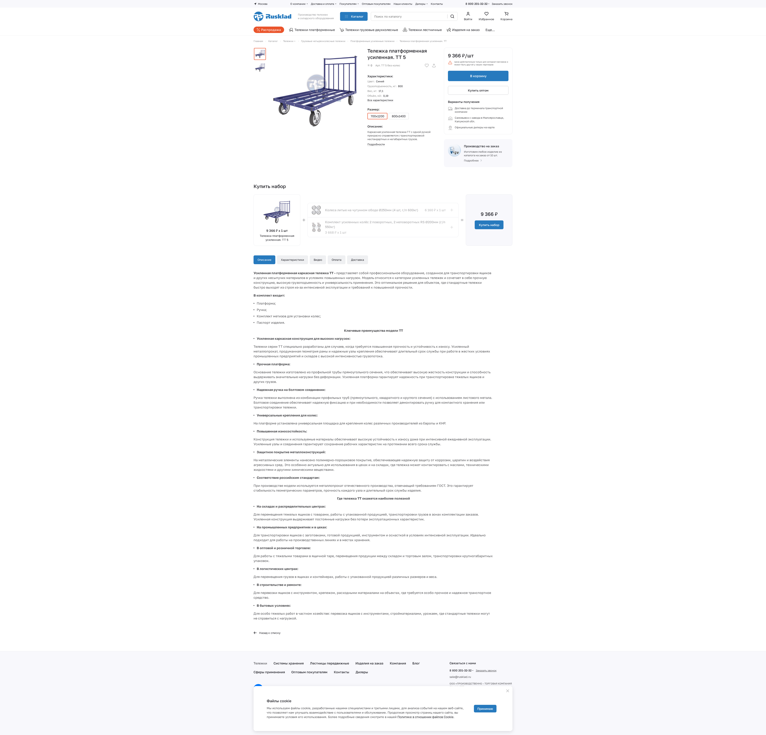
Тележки (260, 663)
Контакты (341, 672)
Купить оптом (478, 90)
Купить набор (489, 225)
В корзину (478, 76)
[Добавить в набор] (452, 210)
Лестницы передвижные (329, 663)
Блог (416, 663)
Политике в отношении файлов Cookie (425, 717)
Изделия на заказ (369, 663)
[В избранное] (427, 66)
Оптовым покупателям (309, 672)
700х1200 (377, 116)
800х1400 (399, 116)
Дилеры (362, 672)
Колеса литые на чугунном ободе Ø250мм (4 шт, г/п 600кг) (371, 210)
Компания (398, 663)
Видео (318, 259)
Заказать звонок (502, 3)
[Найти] (452, 16)
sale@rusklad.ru (460, 676)
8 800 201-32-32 (476, 3)
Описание (264, 259)
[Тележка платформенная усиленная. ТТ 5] (315, 92)
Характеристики (292, 259)
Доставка (357, 259)
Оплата (336, 259)
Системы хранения (289, 663)
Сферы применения (269, 672)
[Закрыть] (507, 691)
